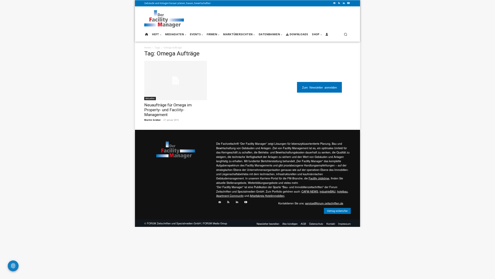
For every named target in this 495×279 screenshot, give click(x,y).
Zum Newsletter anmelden (319, 87)
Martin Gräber (152, 119)
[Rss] (339, 3)
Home (147, 47)
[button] (345, 34)
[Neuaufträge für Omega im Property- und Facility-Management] (175, 80)
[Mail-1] (334, 3)
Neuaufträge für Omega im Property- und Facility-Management (168, 110)
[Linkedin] (343, 3)
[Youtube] (348, 3)
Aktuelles (150, 98)
